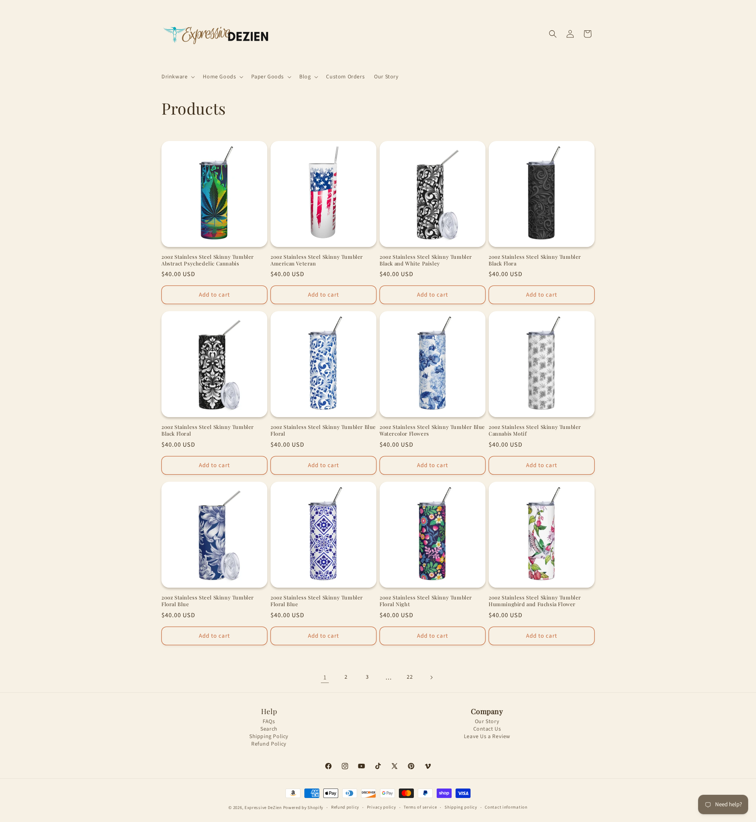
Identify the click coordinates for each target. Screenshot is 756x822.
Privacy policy (381, 807)
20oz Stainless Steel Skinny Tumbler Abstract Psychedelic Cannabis (207, 260)
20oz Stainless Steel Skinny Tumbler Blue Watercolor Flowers (432, 430)
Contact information (506, 807)
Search (269, 729)
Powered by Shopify (303, 808)
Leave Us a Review (487, 736)
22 (410, 677)
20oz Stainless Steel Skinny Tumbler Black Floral (207, 430)
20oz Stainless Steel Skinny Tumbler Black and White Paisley (426, 260)
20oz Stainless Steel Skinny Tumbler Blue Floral (323, 430)
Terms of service (420, 807)
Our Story (487, 722)
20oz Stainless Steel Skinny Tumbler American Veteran (317, 260)
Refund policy (345, 807)
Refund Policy (269, 744)
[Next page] (431, 677)
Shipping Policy (269, 736)
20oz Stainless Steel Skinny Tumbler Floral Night (426, 600)
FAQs (269, 722)
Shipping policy (461, 807)
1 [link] (325, 677)
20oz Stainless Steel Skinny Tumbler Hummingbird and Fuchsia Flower (535, 600)
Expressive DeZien (264, 808)
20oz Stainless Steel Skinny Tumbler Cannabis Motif (535, 430)
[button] (177, 77)
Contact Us (487, 729)
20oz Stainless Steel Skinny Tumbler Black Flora (535, 260)
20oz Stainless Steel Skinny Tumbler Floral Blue (207, 600)
